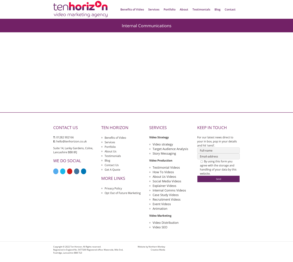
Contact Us (112, 165)
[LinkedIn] (83, 171)
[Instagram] (76, 171)
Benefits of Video (115, 138)
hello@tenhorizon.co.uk (71, 141)
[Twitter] (55, 171)
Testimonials (113, 156)
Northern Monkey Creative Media (157, 248)
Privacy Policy (113, 188)
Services (110, 142)
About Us (110, 151)
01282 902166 (65, 137)
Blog (107, 160)
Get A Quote (112, 170)
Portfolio (110, 147)
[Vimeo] (62, 171)
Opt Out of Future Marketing (123, 193)
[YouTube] (69, 171)
